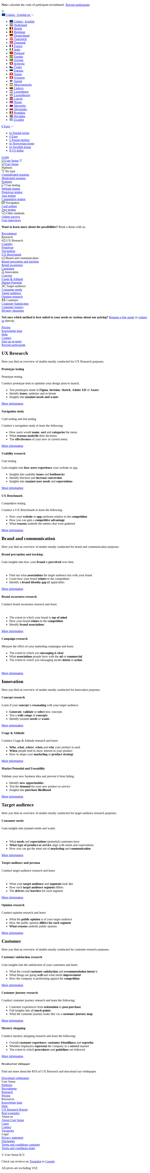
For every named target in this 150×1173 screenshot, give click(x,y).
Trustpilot (35, 1161)
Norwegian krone (21, 143)
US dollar (16, 150)
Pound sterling (19, 140)
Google (49, 1161)
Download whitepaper (15, 1078)
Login (5, 157)
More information (12, 403)
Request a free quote (121, 317)
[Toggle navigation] (20, 160)
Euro (13, 136)
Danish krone (19, 133)
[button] (18, 15)
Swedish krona (20, 147)
